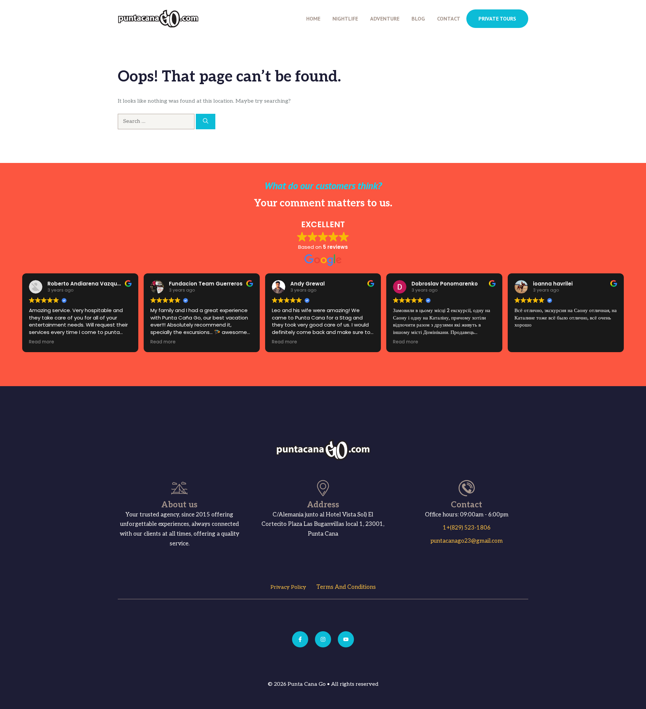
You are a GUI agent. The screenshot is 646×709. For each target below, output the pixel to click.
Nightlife (345, 18)
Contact (448, 18)
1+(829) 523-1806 (467, 528)
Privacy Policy (288, 587)
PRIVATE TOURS (497, 18)
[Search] (205, 121)
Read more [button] (41, 342)
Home (313, 18)
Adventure (384, 18)
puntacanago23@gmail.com (466, 541)
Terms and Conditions (346, 587)
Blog (418, 18)
